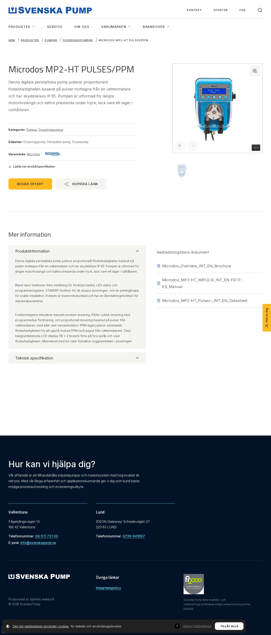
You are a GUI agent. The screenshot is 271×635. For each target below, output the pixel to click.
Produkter (19, 27)
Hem (11, 40)
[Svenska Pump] (39, 577)
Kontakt (194, 10)
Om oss (81, 27)
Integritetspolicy (108, 588)
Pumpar (51, 40)
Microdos (33, 154)
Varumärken (113, 27)
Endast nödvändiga (197, 626)
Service (55, 27)
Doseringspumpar (78, 40)
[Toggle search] (260, 10)
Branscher (154, 27)
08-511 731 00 (46, 536)
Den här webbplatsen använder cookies (41, 626)
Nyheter (221, 10)
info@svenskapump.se (38, 543)
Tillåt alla (229, 626)
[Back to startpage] (50, 10)
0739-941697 (134, 536)
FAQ (242, 10)
